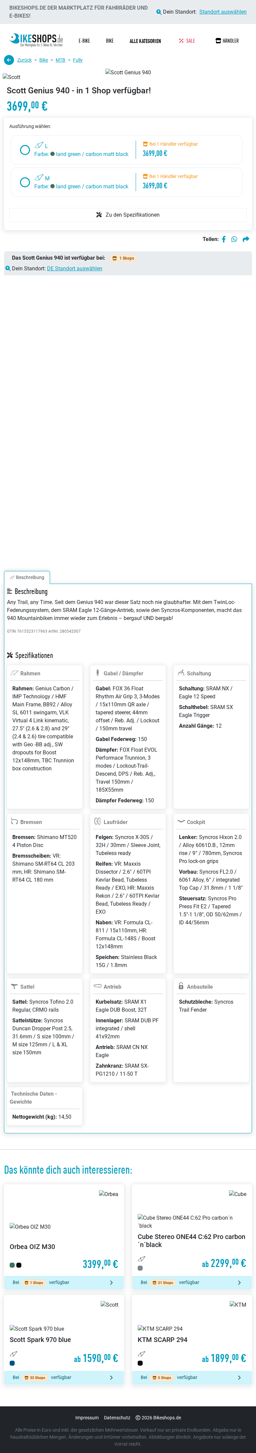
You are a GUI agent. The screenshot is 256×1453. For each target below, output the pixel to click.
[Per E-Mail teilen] (246, 239)
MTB (60, 60)
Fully (78, 60)
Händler (231, 41)
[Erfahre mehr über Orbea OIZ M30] (64, 1230)
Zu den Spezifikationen (132, 215)
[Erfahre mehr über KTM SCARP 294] (192, 1333)
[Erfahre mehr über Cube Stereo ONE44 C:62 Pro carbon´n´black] (192, 1230)
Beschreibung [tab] (30, 577)
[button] (146, 41)
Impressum (87, 1417)
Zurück (24, 60)
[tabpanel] (128, 866)
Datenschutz (117, 1417)
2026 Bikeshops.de (161, 1417)
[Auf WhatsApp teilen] (234, 239)
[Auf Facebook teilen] (224, 239)
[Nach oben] (238, 1434)
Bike (43, 60)
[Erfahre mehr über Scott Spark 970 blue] (64, 1333)
